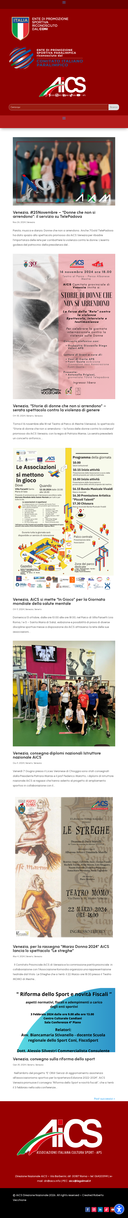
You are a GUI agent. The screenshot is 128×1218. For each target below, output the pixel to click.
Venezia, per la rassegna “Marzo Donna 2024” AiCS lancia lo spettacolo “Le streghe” (61, 948)
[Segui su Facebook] (50, 95)
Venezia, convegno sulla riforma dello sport (54, 1058)
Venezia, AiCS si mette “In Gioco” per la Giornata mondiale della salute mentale (59, 601)
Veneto (30, 415)
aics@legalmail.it (80, 1181)
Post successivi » (104, 1098)
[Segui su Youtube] (78, 95)
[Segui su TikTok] (71, 95)
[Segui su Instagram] (57, 95)
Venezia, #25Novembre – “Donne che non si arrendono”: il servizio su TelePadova (54, 214)
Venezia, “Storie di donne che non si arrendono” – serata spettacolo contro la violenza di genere (59, 407)
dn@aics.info (52, 1181)
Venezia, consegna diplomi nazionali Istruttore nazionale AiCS (57, 755)
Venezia (31, 222)
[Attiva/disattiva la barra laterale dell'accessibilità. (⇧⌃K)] (119, 1209)
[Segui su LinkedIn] (64, 95)
